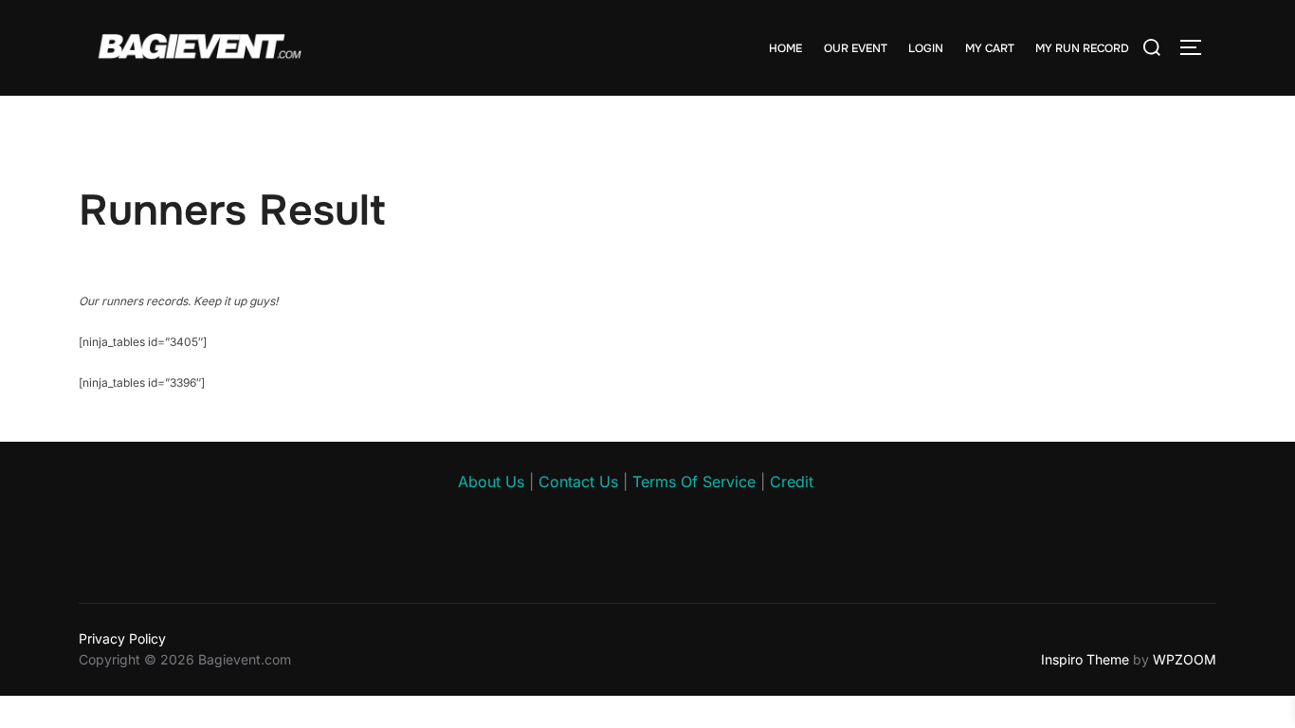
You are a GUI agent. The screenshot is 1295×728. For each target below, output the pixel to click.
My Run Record (1082, 48)
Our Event (855, 48)
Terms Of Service (694, 481)
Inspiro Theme (1085, 659)
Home (785, 48)
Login (925, 48)
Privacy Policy (122, 638)
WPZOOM (1184, 659)
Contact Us (578, 481)
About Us (491, 481)
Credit (791, 481)
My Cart (989, 48)
